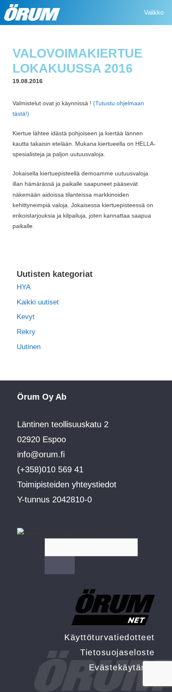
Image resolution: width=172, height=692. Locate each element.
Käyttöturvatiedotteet (109, 637)
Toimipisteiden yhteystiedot (66, 484)
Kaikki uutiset (38, 302)
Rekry (26, 332)
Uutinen (28, 347)
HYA (23, 287)
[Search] (60, 565)
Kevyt (26, 317)
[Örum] (32, 12)
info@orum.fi (41, 454)
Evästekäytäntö (122, 667)
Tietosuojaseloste (117, 652)
